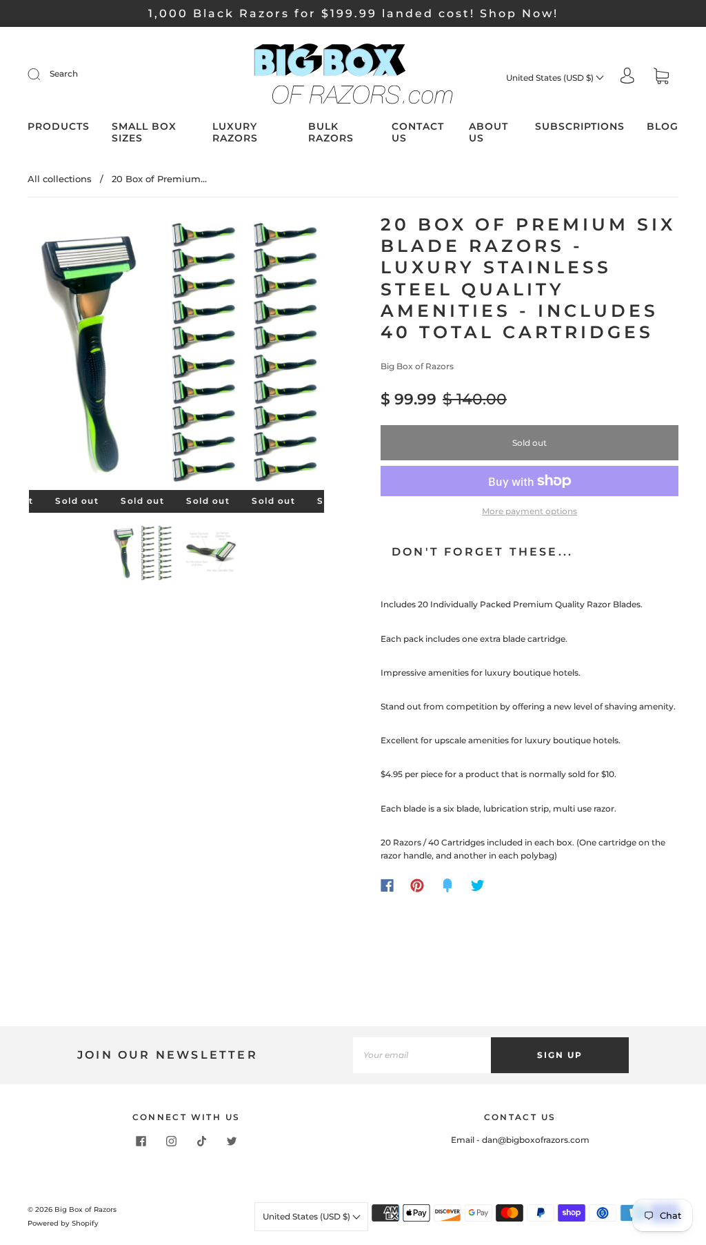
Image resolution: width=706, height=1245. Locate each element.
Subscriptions (580, 127)
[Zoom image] (176, 355)
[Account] (627, 77)
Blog (662, 127)
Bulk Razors (331, 133)
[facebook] (140, 1141)
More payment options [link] (529, 511)
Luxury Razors (235, 133)
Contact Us (418, 133)
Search (64, 73)
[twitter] (231, 1141)
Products (59, 127)
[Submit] (43, 74)
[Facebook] (387, 885)
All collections (60, 178)
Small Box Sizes (144, 133)
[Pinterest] (417, 885)
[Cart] (661, 77)
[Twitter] (478, 885)
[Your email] (422, 1054)
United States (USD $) (551, 77)
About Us (488, 133)
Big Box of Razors (417, 366)
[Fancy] (447, 885)
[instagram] (171, 1141)
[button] (58, 355)
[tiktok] (201, 1141)
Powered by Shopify (63, 1223)
